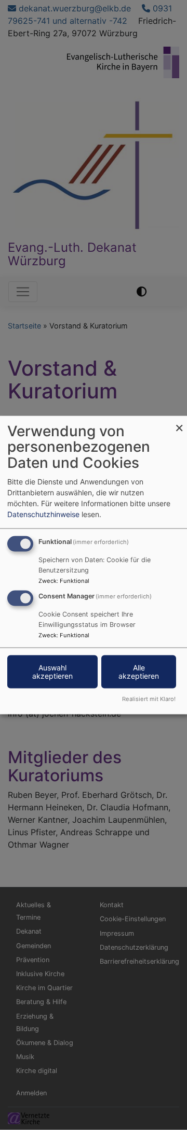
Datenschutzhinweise (43, 513)
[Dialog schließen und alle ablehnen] (179, 422)
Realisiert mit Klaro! (149, 699)
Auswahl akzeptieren (52, 671)
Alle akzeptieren (138, 671)
